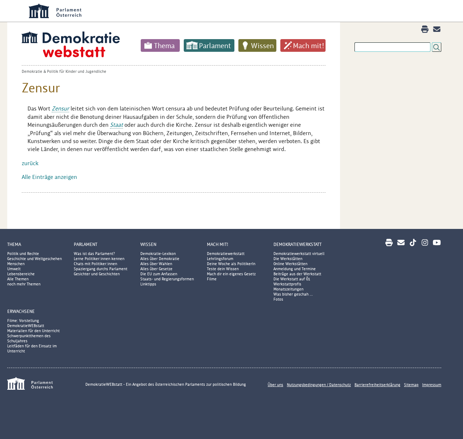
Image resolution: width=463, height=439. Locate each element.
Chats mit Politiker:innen (95, 264)
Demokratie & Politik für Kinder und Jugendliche (64, 71)
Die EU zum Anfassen (158, 274)
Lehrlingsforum (220, 258)
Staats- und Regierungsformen (167, 279)
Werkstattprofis (287, 284)
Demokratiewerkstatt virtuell (298, 253)
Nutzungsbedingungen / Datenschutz (319, 384)
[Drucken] (424, 29)
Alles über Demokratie (159, 258)
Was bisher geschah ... (293, 294)
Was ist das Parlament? (94, 253)
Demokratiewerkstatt (226, 253)
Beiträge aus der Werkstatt (297, 274)
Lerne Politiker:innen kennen (99, 258)
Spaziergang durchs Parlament (100, 269)
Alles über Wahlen (156, 264)
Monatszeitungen (288, 289)
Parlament (215, 46)
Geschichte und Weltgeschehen (34, 258)
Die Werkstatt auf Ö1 (291, 279)
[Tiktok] (412, 242)
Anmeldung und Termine (294, 269)
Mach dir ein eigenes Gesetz (231, 274)
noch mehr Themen (24, 284)
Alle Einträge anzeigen (49, 176)
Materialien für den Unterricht (33, 331)
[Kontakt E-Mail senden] (436, 29)
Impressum (431, 384)
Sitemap (411, 384)
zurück (30, 163)
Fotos (278, 299)
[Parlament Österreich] (39, 384)
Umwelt (14, 269)
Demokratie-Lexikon (158, 253)
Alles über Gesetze (156, 269)
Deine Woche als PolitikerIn (231, 264)
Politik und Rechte (23, 253)
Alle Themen (18, 279)
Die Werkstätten (287, 258)
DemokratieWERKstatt (297, 244)
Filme (212, 279)
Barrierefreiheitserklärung (377, 384)
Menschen (16, 264)
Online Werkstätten (290, 264)
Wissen (262, 46)
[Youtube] (436, 242)
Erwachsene (21, 311)
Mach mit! (308, 46)
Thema (164, 46)
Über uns (275, 384)
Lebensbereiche (21, 274)
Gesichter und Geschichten (97, 274)
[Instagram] (424, 242)
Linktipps (148, 284)
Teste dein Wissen (223, 269)
